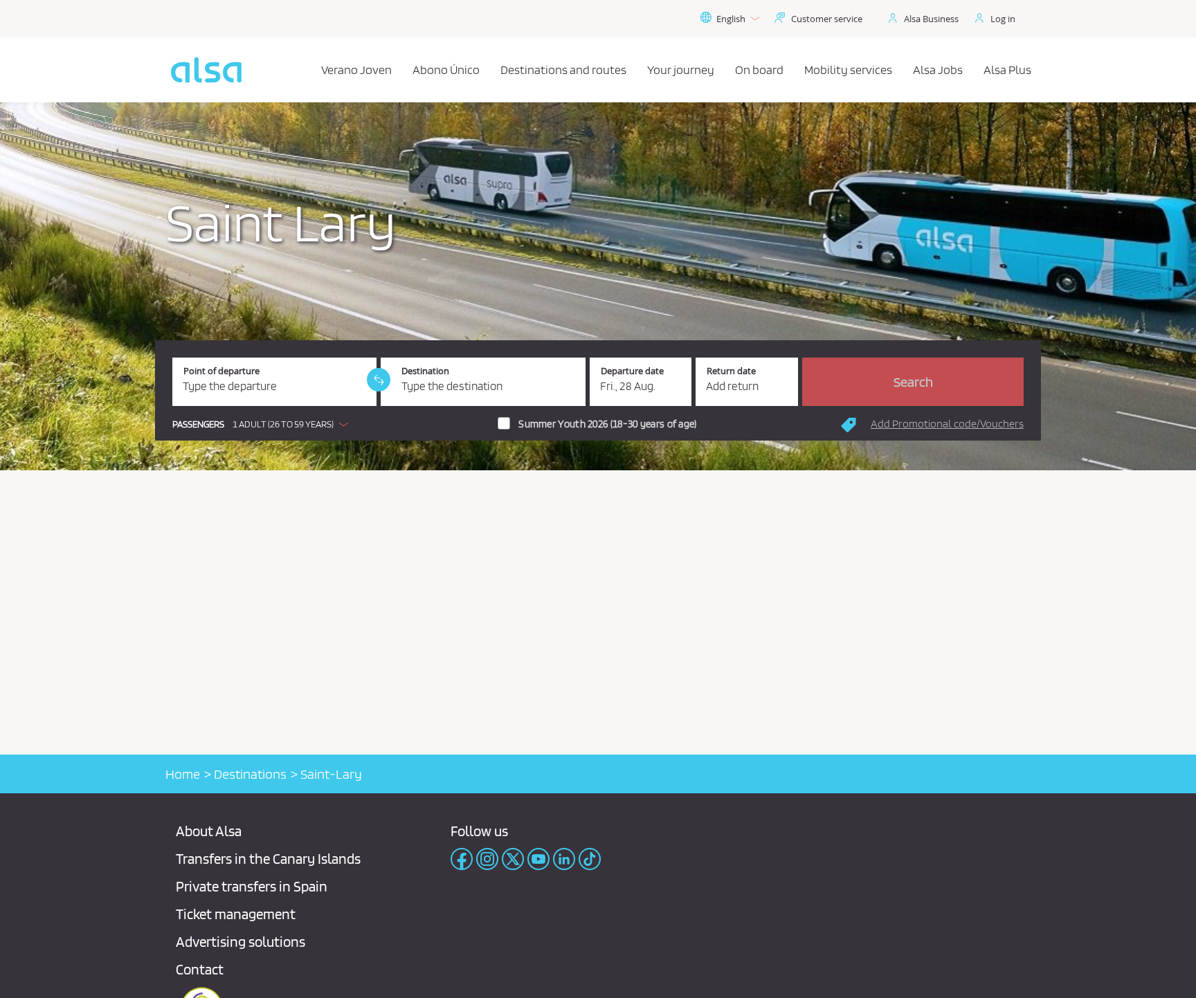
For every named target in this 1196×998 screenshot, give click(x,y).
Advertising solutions (240, 941)
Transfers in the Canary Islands (268, 858)
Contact (200, 969)
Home (182, 774)
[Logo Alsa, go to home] (206, 70)
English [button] (730, 18)
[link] (378, 379)
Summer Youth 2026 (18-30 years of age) (607, 424)
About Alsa (209, 831)
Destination (425, 371)
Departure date (632, 371)
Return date (731, 371)
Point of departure (221, 371)
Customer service (826, 18)
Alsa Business (931, 18)
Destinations (250, 774)
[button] (263, 423)
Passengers (198, 424)
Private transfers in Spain (251, 886)
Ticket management (236, 914)
